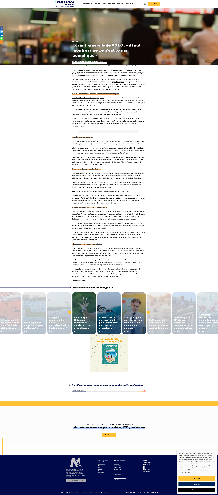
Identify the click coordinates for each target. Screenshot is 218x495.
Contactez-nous (118, 469)
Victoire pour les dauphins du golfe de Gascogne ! (33, 325)
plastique (88, 63)
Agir (99, 467)
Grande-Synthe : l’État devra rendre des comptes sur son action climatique (183, 322)
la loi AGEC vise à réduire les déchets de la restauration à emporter (116, 109)
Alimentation (78, 63)
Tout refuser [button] (196, 484)
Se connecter (117, 465)
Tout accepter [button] (197, 478)
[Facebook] (1, 28)
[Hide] (0, 45)
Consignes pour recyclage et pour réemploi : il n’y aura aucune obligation (133, 322)
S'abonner (116, 464)
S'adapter (100, 469)
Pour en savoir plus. (185, 472)
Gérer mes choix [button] (196, 489)
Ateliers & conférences (120, 478)
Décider (100, 465)
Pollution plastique (100, 63)
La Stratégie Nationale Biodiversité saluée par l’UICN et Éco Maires (83, 322)
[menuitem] (87, 4)
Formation (116, 479)
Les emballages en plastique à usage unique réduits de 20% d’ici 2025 (105, 191)
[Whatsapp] (1, 38)
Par (78, 61)
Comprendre (101, 464)
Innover (100, 471)
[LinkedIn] (1, 35)
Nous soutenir (117, 467)
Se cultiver (101, 472)
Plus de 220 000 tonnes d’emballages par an (88, 98)
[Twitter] (1, 31)
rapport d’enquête (118, 82)
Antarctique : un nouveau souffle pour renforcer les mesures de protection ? (108, 322)
